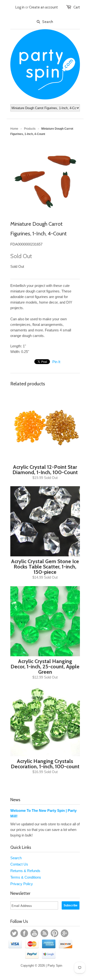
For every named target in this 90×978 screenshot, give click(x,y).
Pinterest (54, 933)
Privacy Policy (21, 884)
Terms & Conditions (25, 877)
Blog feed (44, 933)
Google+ (64, 933)
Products (30, 128)
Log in (19, 7)
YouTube (34, 933)
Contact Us (19, 864)
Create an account (43, 7)
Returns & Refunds (25, 871)
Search (16, 858)
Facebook (24, 933)
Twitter (14, 933)
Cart (76, 7)
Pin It (56, 362)
